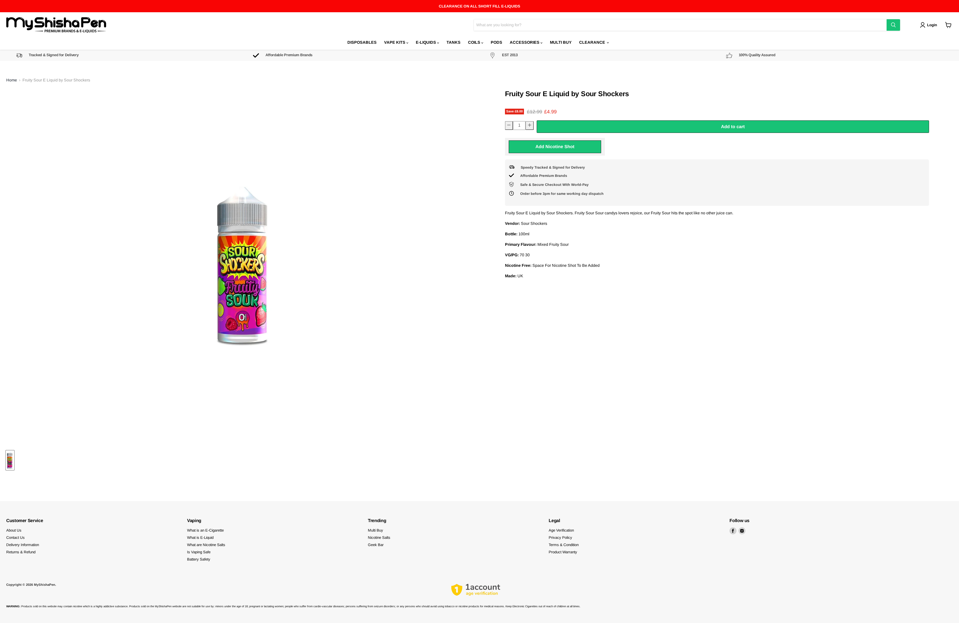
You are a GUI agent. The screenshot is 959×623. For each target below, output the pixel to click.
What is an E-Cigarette (205, 530)
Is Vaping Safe (199, 552)
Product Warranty (563, 552)
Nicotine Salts (379, 537)
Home (11, 80)
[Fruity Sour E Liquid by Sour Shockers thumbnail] (10, 460)
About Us (13, 530)
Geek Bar (376, 545)
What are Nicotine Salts (206, 545)
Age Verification (561, 530)
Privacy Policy (560, 537)
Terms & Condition (564, 545)
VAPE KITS (395, 42)
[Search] (893, 25)
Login (932, 25)
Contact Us (15, 537)
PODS (496, 42)
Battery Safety (198, 559)
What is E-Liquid (200, 537)
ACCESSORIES (525, 42)
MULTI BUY (561, 42)
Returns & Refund (20, 552)
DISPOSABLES (362, 42)
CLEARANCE (592, 42)
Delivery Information (22, 545)
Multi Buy (375, 530)
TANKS (454, 42)
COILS (474, 42)
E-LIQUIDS (426, 42)
